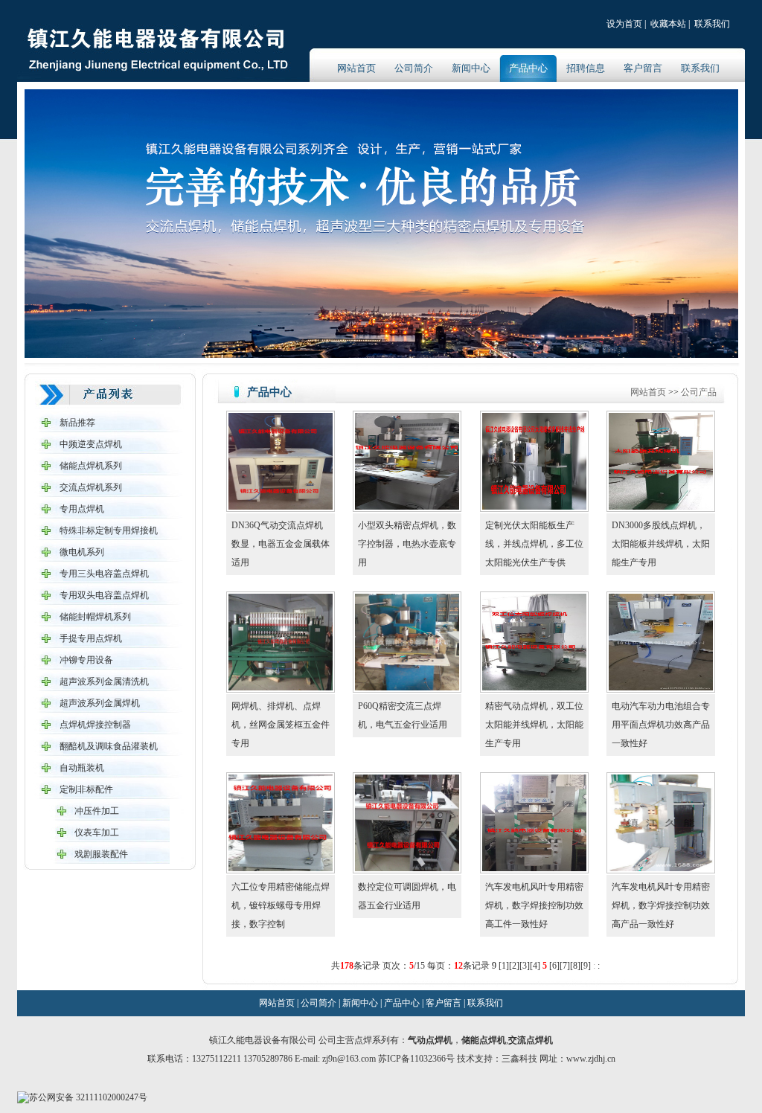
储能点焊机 (483, 1040)
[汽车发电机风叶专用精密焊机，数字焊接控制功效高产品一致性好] (661, 868)
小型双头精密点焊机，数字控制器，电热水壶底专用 (407, 544)
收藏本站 (668, 24)
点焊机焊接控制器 (95, 724)
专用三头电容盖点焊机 (104, 573)
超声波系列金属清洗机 (104, 681)
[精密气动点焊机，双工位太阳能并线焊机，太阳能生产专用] (534, 687)
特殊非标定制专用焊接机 (109, 530)
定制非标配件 (86, 789)
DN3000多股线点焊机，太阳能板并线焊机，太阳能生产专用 (661, 544)
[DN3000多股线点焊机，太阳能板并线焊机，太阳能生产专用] (661, 506)
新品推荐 (77, 422)
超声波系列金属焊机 (100, 703)
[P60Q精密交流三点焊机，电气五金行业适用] (407, 687)
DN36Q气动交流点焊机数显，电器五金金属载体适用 (280, 544)
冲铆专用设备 (86, 660)
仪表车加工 (96, 832)
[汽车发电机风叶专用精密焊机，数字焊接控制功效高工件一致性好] (534, 868)
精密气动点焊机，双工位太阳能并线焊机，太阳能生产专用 (534, 724)
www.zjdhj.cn (590, 1058)
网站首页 (356, 68)
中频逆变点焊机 (91, 444)
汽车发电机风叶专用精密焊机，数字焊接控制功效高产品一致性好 (661, 905)
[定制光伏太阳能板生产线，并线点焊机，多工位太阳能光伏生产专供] (534, 506)
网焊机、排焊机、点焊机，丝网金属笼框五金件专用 (280, 724)
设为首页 (624, 24)
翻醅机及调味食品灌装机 (109, 746)
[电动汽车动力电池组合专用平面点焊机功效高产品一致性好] (661, 687)
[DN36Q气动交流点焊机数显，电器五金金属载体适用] (280, 506)
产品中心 (528, 68)
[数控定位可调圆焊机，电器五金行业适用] (407, 868)
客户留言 (643, 68)
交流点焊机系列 (91, 487)
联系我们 (712, 24)
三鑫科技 (519, 1058)
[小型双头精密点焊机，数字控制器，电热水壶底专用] (407, 506)
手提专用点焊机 (91, 638)
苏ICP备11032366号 (416, 1058)
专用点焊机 (82, 509)
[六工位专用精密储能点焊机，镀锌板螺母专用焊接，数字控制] (280, 868)
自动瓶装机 (82, 768)
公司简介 (413, 68)
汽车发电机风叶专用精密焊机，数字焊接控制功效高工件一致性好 (534, 905)
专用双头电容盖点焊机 (104, 595)
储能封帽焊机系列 (95, 617)
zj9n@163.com (350, 1058)
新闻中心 (471, 68)
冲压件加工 (96, 811)
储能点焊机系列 (91, 466)
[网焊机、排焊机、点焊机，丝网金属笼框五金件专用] (280, 687)
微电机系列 (82, 552)
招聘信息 (585, 68)
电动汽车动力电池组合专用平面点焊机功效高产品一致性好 (661, 724)
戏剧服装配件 (101, 854)
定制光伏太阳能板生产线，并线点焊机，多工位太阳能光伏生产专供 (534, 544)
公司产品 (699, 392)
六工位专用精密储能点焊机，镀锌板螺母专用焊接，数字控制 (280, 905)
